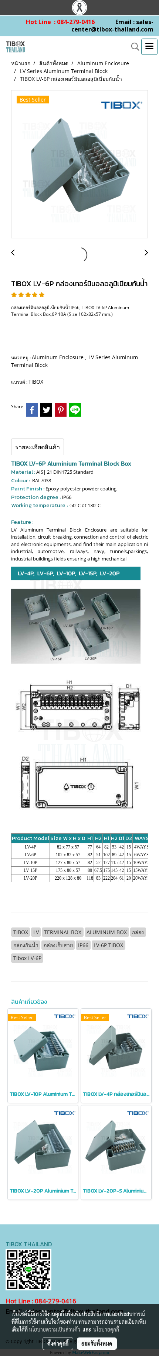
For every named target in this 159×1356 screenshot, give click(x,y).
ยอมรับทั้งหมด (96, 1343)
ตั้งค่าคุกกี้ (57, 1343)
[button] (132, 47)
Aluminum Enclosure (58, 357)
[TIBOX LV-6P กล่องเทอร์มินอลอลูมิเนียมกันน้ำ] (79, 164)
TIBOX (35, 381)
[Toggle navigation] (149, 47)
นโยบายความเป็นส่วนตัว (54, 1329)
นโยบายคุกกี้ (106, 1329)
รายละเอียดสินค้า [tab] (37, 447)
